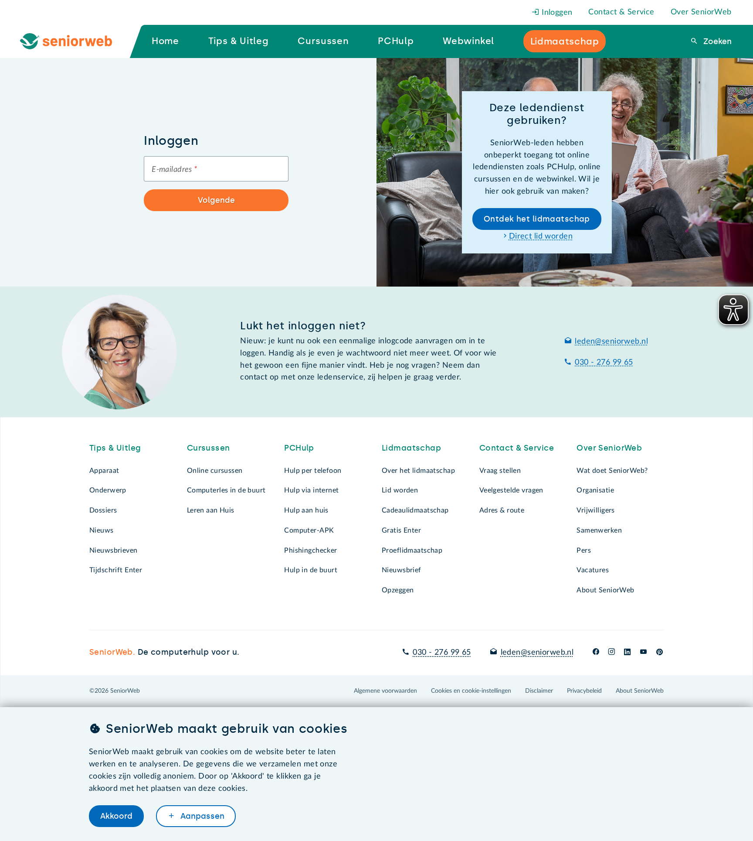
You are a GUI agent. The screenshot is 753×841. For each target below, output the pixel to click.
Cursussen (208, 448)
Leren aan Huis (210, 510)
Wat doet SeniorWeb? (612, 470)
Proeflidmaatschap (412, 550)
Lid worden (400, 490)
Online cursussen (215, 470)
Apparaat (104, 470)
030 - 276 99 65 (604, 362)
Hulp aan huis (306, 510)
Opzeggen (398, 590)
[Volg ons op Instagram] (611, 652)
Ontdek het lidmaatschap (537, 219)
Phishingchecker (310, 550)
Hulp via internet (311, 490)
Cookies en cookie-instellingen (471, 691)
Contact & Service (621, 12)
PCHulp (299, 448)
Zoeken (716, 41)
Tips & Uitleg (115, 448)
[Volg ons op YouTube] (643, 652)
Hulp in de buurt (310, 570)
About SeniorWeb (605, 590)
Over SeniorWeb (701, 12)
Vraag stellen (500, 470)
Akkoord (116, 816)
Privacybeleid (584, 691)
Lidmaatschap (411, 448)
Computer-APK (309, 530)
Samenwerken (599, 530)
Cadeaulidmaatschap (415, 510)
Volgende (216, 200)
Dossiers (103, 510)
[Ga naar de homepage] (73, 41)
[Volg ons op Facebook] (596, 652)
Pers (584, 550)
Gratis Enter (401, 530)
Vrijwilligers (596, 510)
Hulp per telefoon (312, 470)
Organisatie (595, 490)
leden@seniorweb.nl (611, 341)
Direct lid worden (541, 236)
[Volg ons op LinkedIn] (627, 652)
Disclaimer (539, 691)
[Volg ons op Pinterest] (659, 652)
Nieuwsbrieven (113, 550)
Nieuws (101, 530)
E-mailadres (174, 170)
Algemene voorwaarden (385, 691)
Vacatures (593, 570)
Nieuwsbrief (401, 570)
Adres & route (502, 510)
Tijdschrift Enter (115, 570)
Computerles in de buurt (226, 490)
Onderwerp (107, 490)
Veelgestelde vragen (511, 490)
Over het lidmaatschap (418, 470)
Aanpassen (201, 816)
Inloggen (556, 13)
